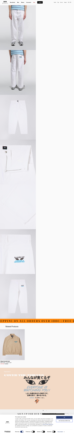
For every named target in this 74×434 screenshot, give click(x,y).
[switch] (33, 432)
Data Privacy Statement (48, 424)
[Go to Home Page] (5, 2)
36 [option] (43, 410)
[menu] (26, 2)
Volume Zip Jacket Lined (5, 362)
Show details (60, 431)
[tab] (30, 2)
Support (65, 2)
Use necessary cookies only (64, 420)
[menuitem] (12, 2)
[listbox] (55, 409)
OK (64, 417)
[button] (70, 2)
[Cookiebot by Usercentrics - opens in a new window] (7, 432)
